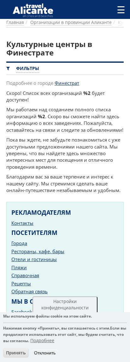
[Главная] (35, 10)
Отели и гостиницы (34, 259)
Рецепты (21, 283)
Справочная (25, 275)
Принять (16, 353)
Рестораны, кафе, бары (37, 251)
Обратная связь (29, 291)
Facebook (21, 312)
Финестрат (67, 83)
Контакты (22, 223)
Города (19, 243)
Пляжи (19, 267)
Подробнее (42, 340)
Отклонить (45, 352)
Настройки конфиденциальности (65, 304)
